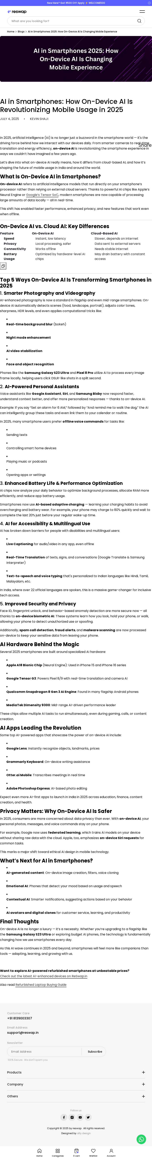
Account (111, 1155)
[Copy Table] (3, 265)
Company (15, 1084)
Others (12, 1096)
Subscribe (95, 1051)
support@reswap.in (23, 1032)
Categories (58, 1155)
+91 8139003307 (19, 1018)
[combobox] (76, 20)
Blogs (21, 31)
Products (14, 1072)
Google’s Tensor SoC (42, 195)
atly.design (84, 1133)
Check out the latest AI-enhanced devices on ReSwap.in (43, 976)
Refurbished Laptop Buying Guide (40, 984)
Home (10, 31)
